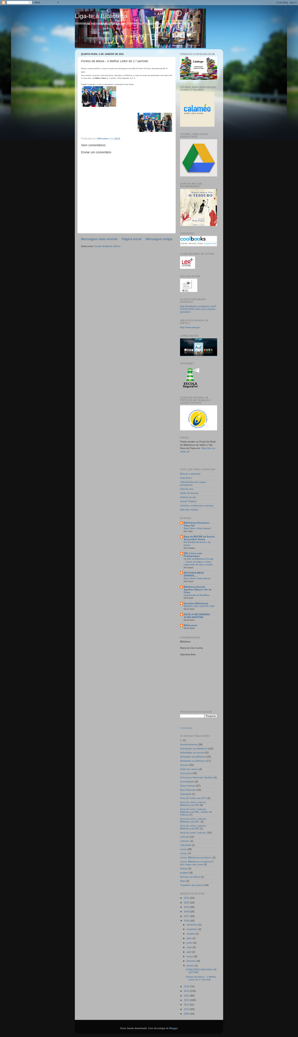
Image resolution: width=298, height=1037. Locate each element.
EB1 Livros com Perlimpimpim (193, 554)
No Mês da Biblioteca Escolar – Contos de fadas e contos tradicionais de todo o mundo (198, 562)
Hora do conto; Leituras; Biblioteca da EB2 (193, 827)
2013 (187, 995)
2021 (187, 898)
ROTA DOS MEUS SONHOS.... (194, 574)
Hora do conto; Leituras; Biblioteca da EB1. (193, 820)
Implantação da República (197, 595)
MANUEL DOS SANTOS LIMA (199, 606)
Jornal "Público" (188, 501)
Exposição (185, 794)
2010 (187, 1009)
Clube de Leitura (189, 769)
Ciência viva (186, 489)
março (190, 956)
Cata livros (186, 478)
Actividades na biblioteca (193, 748)
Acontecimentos (188, 744)
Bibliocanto (190, 625)
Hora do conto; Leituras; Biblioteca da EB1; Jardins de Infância (196, 812)
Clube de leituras (189, 493)
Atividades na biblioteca (193, 761)
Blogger (173, 1028)
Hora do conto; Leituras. (193, 832)
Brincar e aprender (190, 473)
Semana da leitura (190, 877)
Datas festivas (187, 785)
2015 (187, 986)
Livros (183, 849)
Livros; (183, 853)
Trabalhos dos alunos (191, 885)
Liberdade (185, 845)
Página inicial (131, 239)
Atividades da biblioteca (193, 756)
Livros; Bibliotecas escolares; (196, 857)
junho (190, 943)
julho (189, 938)
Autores (184, 765)
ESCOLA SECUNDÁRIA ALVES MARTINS (197, 616)
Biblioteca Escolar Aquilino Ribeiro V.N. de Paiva (198, 590)
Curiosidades (187, 781)
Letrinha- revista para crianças (196, 505)
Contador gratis (186, 728)
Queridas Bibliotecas (196, 603)
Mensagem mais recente (99, 239)
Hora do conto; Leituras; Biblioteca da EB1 (193, 803)
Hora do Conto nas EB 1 (193, 798)
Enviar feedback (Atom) (107, 246)
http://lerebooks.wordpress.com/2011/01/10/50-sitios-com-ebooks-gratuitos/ (198, 309)
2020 (187, 902)
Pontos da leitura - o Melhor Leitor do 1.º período (201, 978)
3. (181, 740)
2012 (187, 1000)
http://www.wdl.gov (190, 327)
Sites (182, 881)
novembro (192, 929)
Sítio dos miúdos (189, 509)
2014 (187, 991)
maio (190, 947)
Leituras (184, 837)
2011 (187, 1004)
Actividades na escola (192, 752)
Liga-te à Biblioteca (101, 16)
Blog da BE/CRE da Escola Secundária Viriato (199, 538)
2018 (187, 911)
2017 (187, 916)
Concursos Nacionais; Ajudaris (196, 777)
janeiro (191, 965)
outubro (191, 933)
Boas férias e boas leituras (197, 578)
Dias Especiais (188, 790)
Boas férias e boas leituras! (197, 528)
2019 (187, 907)
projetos (184, 872)
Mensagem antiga (159, 239)
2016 (187, 920)
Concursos (186, 773)
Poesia (183, 868)
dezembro (192, 924)
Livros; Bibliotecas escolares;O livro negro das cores (196, 863)
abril (189, 952)
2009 (187, 1013)
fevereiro (192, 961)
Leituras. (185, 841)
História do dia (188, 497)
